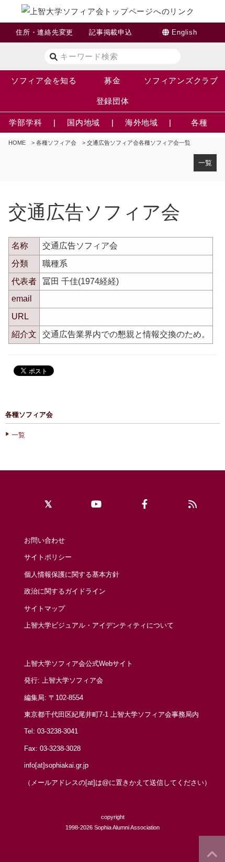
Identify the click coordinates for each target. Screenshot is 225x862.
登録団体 (112, 100)
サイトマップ (44, 608)
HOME (17, 142)
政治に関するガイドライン (65, 591)
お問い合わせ (44, 540)
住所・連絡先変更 (44, 32)
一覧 (205, 163)
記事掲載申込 (110, 32)
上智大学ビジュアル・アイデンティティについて (99, 625)
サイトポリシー (48, 557)
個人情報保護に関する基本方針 (71, 574)
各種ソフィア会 (56, 142)
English (184, 32)
